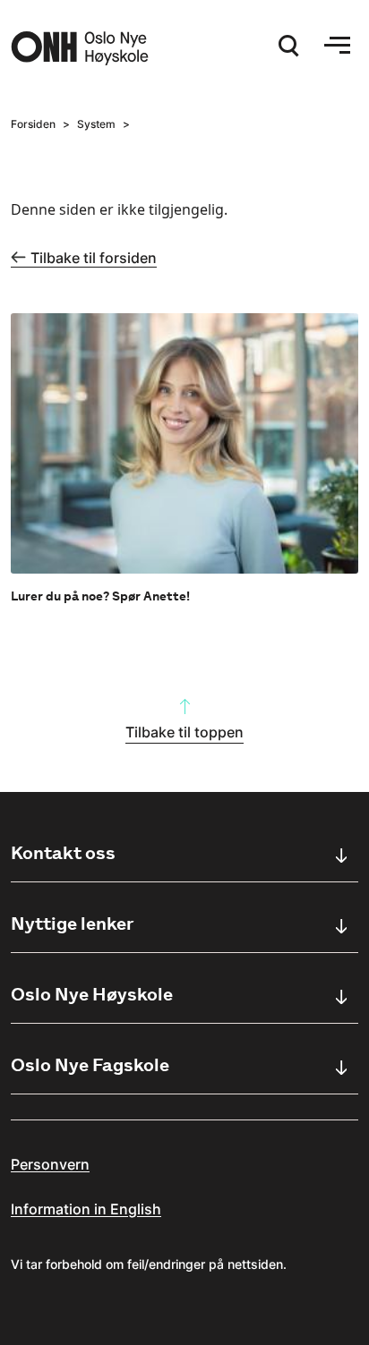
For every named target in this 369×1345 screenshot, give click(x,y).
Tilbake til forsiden (93, 258)
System (96, 124)
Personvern (50, 1164)
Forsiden (33, 124)
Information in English (86, 1209)
